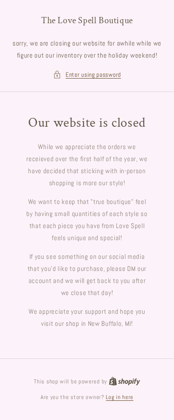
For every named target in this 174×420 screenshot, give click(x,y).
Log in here (119, 397)
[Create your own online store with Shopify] (124, 381)
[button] (87, 74)
